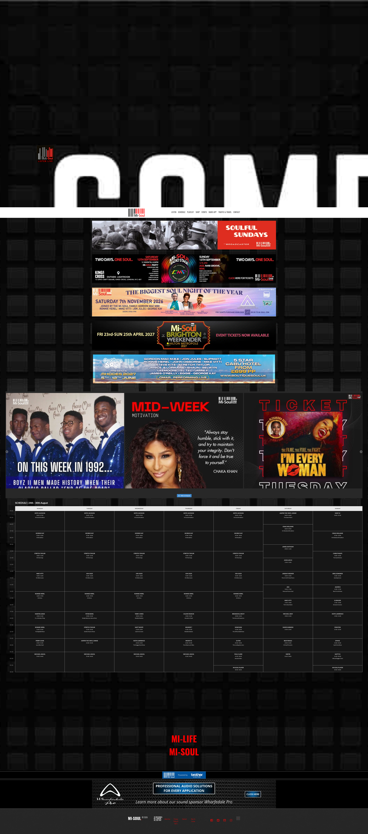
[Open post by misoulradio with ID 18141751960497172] (184, 452)
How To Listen (193, 820)
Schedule (181, 212)
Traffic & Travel (225, 212)
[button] (7, 451)
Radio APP (212, 212)
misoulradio (64, 396)
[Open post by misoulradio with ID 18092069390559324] (303, 452)
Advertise (167, 819)
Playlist (190, 212)
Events (204, 212)
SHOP (198, 212)
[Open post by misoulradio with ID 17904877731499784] (65, 452)
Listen (173, 212)
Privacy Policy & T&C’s (175, 821)
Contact (236, 212)
